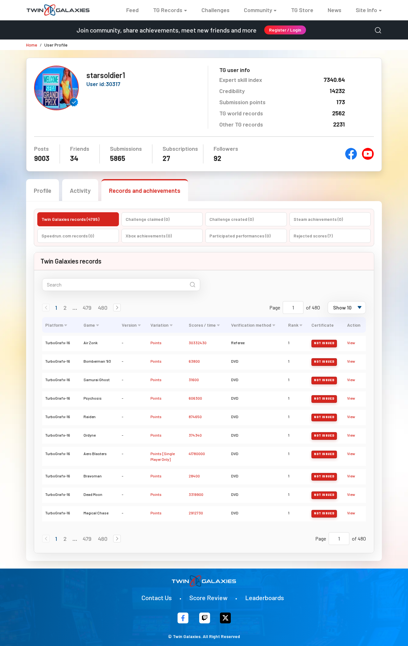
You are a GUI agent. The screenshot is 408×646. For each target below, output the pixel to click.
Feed (132, 9)
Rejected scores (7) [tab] (313, 235)
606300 (195, 398)
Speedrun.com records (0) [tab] (67, 235)
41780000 (197, 453)
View (351, 342)
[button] (117, 307)
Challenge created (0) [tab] (231, 219)
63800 (194, 361)
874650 (195, 416)
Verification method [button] (251, 325)
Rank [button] (293, 325)
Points (156, 342)
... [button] (74, 307)
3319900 (196, 494)
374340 (195, 435)
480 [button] (102, 307)
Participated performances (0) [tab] (240, 235)
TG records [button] (167, 9)
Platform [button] (54, 325)
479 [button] (87, 307)
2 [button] (65, 307)
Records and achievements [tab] (144, 190)
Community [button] (258, 9)
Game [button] (89, 325)
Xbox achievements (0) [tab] (149, 235)
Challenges (215, 9)
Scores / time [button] (202, 325)
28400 (194, 476)
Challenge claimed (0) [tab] (148, 219)
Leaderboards (264, 597)
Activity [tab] (80, 190)
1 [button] (56, 307)
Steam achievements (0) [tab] (318, 219)
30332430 (198, 342)
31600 (194, 379)
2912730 (196, 513)
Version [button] (129, 325)
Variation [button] (159, 325)
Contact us (157, 597)
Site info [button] (366, 9)
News (334, 9)
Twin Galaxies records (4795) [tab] (70, 219)
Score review (208, 597)
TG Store (302, 9)
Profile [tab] (42, 190)
